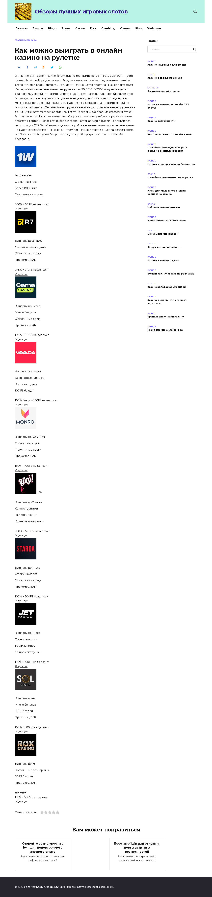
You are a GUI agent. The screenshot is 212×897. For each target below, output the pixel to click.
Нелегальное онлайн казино (166, 220)
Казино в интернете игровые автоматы (166, 302)
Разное (38, 28)
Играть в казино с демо (163, 260)
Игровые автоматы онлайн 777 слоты (168, 106)
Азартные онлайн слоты (163, 91)
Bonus (65, 28)
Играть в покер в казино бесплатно (171, 164)
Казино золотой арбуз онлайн (167, 286)
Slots (138, 28)
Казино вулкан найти (161, 121)
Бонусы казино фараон (162, 233)
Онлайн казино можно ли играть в (170, 177)
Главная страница (26, 40)
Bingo (52, 28)
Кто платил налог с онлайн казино (170, 134)
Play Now (21, 208)
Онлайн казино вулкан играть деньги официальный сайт (167, 149)
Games (125, 28)
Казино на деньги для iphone (166, 64)
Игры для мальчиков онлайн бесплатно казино (166, 192)
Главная (22, 28)
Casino (80, 28)
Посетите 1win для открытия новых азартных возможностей (137, 847)
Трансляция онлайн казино (165, 316)
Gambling (108, 28)
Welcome (154, 28)
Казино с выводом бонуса (164, 78)
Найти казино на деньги (163, 207)
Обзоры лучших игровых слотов (81, 11)
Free (93, 28)
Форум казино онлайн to (163, 247)
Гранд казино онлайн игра (165, 330)
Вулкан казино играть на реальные (170, 273)
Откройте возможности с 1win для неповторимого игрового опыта (42, 847)
